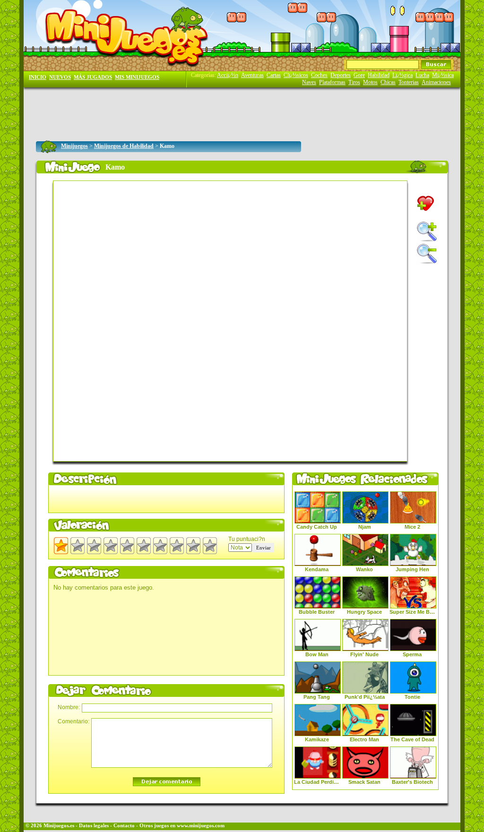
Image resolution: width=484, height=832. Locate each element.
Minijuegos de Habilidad (124, 146)
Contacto (124, 825)
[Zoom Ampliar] (427, 231)
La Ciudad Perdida (316, 782)
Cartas (274, 75)
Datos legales (94, 825)
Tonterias (408, 82)
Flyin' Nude (364, 654)
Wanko (364, 569)
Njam (364, 527)
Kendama (316, 569)
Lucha (422, 75)
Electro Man (364, 739)
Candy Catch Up (316, 527)
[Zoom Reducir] (427, 254)
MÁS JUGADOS (93, 77)
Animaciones (436, 82)
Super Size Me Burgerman (412, 612)
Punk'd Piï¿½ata (365, 697)
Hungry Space (364, 612)
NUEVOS (60, 77)
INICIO (37, 77)
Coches (319, 75)
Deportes (340, 75)
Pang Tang (316, 697)
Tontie (412, 697)
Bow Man (316, 654)
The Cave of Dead (412, 739)
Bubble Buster (317, 612)
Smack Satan (364, 782)
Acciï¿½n (227, 75)
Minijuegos (74, 146)
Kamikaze (317, 739)
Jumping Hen (412, 569)
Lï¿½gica (402, 75)
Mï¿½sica (443, 75)
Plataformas (332, 82)
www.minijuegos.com (201, 825)
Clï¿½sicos (296, 75)
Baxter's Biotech (412, 782)
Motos (370, 82)
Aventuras (252, 75)
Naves (309, 82)
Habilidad (378, 75)
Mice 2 (412, 527)
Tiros (354, 82)
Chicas (388, 82)
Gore (359, 75)
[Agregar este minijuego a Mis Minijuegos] (425, 203)
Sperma (412, 654)
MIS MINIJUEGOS (137, 77)
